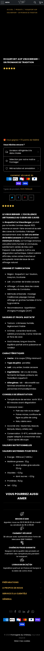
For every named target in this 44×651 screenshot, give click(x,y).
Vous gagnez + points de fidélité (22, 139)
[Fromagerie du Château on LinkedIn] (24, 612)
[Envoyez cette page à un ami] (31, 197)
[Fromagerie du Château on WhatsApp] (33, 612)
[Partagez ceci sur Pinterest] (24, 197)
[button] (9, 68)
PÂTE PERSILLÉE (26, 189)
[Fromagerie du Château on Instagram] (20, 612)
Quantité (7, 117)
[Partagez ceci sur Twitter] (12, 197)
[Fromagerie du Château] (22, 2)
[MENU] (1, 2)
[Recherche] (35, 2)
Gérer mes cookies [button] (22, 641)
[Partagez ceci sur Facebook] (18, 197)
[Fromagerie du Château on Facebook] (15, 612)
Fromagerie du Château (21, 635)
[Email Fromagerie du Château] (11, 612)
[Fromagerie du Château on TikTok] (28, 612)
